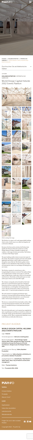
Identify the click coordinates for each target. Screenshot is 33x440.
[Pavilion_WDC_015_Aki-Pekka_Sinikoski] (6, 207)
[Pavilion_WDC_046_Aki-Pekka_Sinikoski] (26, 219)
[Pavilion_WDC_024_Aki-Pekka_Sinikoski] (26, 207)
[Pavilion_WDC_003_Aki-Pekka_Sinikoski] (6, 195)
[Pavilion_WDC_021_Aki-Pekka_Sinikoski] (16, 207)
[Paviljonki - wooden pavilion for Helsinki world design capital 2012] (16, 96)
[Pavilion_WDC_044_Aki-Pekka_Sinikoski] (16, 219)
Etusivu (4, 58)
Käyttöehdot (6, 405)
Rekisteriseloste (7, 414)
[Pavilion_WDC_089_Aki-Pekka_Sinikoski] (6, 230)
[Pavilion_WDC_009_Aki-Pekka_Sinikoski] (26, 195)
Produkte (5, 394)
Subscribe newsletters (9, 408)
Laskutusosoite (6, 411)
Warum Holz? (6, 397)
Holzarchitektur (13, 58)
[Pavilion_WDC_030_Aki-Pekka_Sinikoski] (6, 219)
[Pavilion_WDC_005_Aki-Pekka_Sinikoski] (16, 195)
